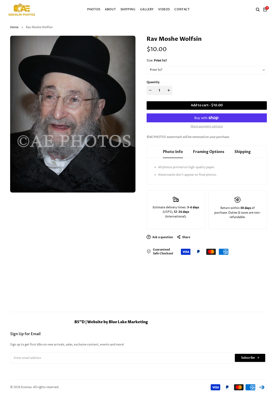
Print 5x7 (156, 70)
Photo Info (173, 151)
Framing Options (208, 151)
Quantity (153, 82)
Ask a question (162, 237)
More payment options (207, 126)
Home (14, 27)
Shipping (242, 151)
